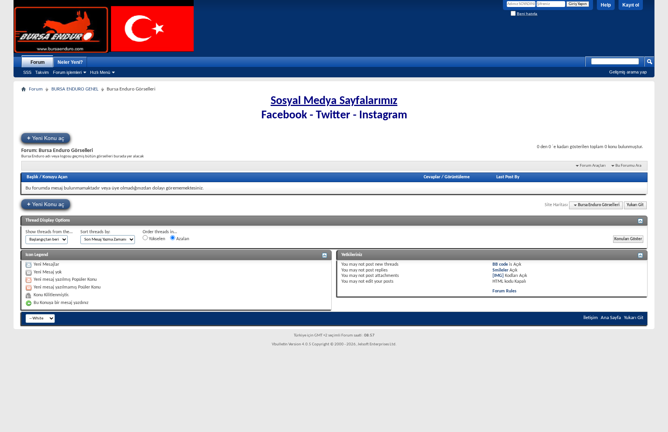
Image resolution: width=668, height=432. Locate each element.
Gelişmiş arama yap (628, 72)
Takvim (42, 72)
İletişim (590, 317)
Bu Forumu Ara (628, 166)
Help (606, 5)
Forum (38, 62)
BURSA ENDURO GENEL (74, 89)
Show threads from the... (49, 232)
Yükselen (156, 239)
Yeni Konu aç (45, 138)
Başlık (32, 177)
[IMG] (498, 275)
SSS (27, 72)
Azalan (182, 239)
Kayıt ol (630, 5)
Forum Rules (504, 291)
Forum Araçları (593, 166)
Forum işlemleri (67, 72)
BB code (500, 264)
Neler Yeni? (70, 62)
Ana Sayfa (611, 317)
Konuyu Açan (55, 177)
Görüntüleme (457, 177)
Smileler (500, 270)
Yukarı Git (635, 205)
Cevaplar (432, 177)
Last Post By (508, 177)
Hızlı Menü (100, 72)
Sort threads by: (95, 232)
